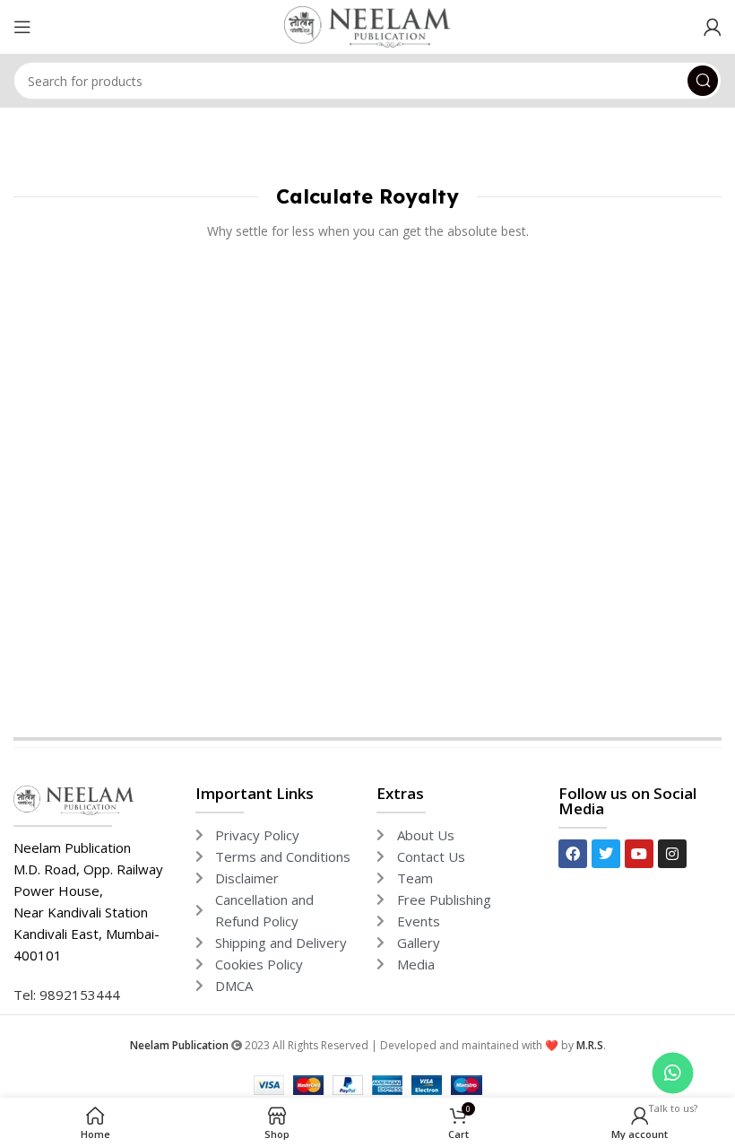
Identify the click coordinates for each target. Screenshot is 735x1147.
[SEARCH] (702, 80)
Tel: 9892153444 (66, 995)
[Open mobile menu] (22, 27)
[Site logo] (367, 25)
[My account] (713, 27)
